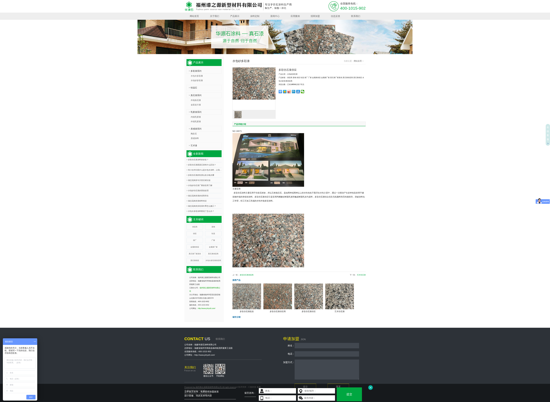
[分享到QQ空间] (285, 91)
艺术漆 (193, 145)
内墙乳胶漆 (196, 117)
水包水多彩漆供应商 (213, 260)
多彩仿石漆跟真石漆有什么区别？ (201, 165)
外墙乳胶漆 (196, 121)
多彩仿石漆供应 (262, 197)
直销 (294, 78)
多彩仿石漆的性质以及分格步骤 (200, 175)
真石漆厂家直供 (336, 78)
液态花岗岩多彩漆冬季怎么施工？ (201, 206)
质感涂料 (195, 138)
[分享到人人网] (298, 91)
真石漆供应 (357, 78)
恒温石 (193, 87)
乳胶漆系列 (195, 112)
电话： (289, 354)
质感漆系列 (195, 129)
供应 (298, 78)
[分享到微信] (302, 91)
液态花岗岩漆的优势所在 (197, 196)
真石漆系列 (195, 95)
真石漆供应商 (348, 78)
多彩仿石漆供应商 (247, 275)
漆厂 (306, 78)
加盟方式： (289, 362)
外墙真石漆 (196, 100)
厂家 (310, 78)
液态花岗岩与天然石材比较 (198, 180)
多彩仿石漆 (320, 197)
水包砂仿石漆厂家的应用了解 (199, 185)
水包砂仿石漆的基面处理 (197, 190)
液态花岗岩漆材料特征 (196, 201)
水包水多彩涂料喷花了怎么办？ (200, 211)
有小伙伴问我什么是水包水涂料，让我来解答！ (204, 170)
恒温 (302, 78)
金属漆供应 (316, 78)
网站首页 (358, 61)
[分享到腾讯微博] (293, 91)
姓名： (289, 345)
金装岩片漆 (196, 105)
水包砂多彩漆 (292, 74)
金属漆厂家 (325, 78)
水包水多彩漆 (197, 76)
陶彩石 (194, 134)
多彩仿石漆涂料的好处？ (197, 160)
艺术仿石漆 (361, 275)
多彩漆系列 (195, 71)
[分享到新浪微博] (289, 91)
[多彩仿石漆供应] (253, 88)
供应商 (289, 78)
